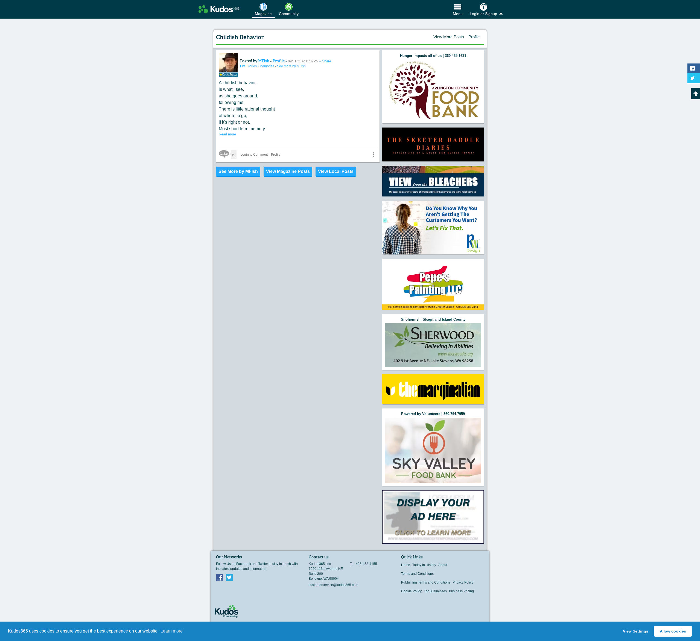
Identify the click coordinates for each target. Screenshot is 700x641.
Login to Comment (254, 154)
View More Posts (448, 36)
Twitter (229, 577)
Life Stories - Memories (257, 66)
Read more (227, 134)
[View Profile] (228, 62)
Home (405, 565)
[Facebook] (219, 577)
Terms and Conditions (417, 574)
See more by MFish (291, 66)
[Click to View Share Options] (373, 154)
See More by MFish (238, 171)
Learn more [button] (172, 631)
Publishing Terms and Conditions (425, 582)
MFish (264, 61)
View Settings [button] (635, 631)
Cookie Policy (411, 591)
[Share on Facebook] (693, 68)
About (442, 565)
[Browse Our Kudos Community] (219, 9)
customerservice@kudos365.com (333, 585)
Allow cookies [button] (673, 631)
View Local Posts (336, 171)
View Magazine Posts (288, 171)
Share (326, 61)
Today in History (424, 565)
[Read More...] (433, 89)
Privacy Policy (463, 582)
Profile (474, 36)
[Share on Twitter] (693, 78)
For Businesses (435, 591)
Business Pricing (461, 591)
